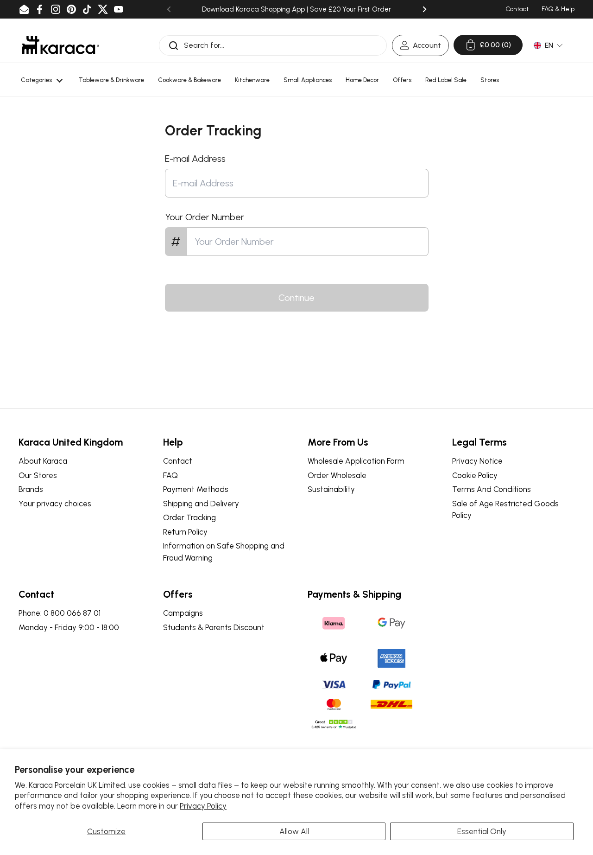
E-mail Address (195, 158)
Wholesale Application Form (356, 461)
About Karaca (43, 461)
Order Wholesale (337, 475)
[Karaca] (61, 45)
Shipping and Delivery (201, 503)
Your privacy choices (55, 503)
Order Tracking (189, 517)
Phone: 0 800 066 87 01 (60, 613)
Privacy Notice (477, 461)
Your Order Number (204, 217)
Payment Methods (195, 489)
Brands (31, 489)
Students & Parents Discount (214, 627)
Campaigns (183, 613)
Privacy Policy (203, 805)
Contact (177, 461)
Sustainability (331, 489)
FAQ (170, 475)
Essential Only (481, 831)
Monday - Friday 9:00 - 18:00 (69, 627)
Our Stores (38, 475)
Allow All (294, 831)
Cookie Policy (475, 475)
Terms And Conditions (491, 489)
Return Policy (185, 531)
